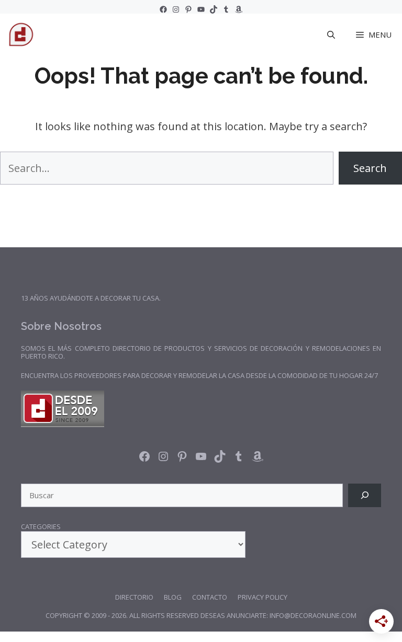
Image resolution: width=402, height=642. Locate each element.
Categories (41, 527)
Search (370, 168)
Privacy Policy (262, 597)
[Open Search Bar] (331, 34)
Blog (173, 597)
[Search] (364, 495)
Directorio (134, 597)
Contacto (209, 597)
